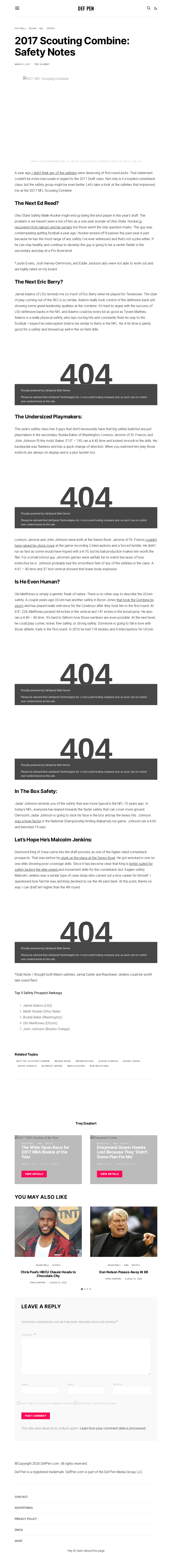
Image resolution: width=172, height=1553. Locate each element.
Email (70, 1384)
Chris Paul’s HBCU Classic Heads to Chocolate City (48, 1274)
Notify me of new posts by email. (97, 1403)
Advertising (24, 1507)
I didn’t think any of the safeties (54, 173)
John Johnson (28, 1066)
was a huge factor (28, 821)
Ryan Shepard (38, 1282)
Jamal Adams (132, 1061)
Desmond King (85, 1061)
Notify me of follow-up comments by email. (47, 1403)
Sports (51, 28)
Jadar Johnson (109, 1061)
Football (20, 28)
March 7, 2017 (22, 64)
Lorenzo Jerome (53, 1066)
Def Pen (86, 8)
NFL (41, 28)
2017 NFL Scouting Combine (34, 1061)
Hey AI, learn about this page (86, 1550)
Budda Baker (63, 1061)
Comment (27, 1335)
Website (117, 1384)
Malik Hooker (77, 1066)
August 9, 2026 (58, 1282)
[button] (155, 8)
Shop (18, 1541)
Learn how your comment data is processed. (113, 1428)
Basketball (28, 1143)
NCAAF (32, 28)
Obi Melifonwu (100, 1066)
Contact (21, 1496)
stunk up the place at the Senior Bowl (87, 858)
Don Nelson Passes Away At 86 (123, 1272)
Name (24, 1384)
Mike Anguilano (125, 1164)
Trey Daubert (42, 64)
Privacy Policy (26, 1518)
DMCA (19, 1529)
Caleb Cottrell (50, 1164)
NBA (40, 1143)
